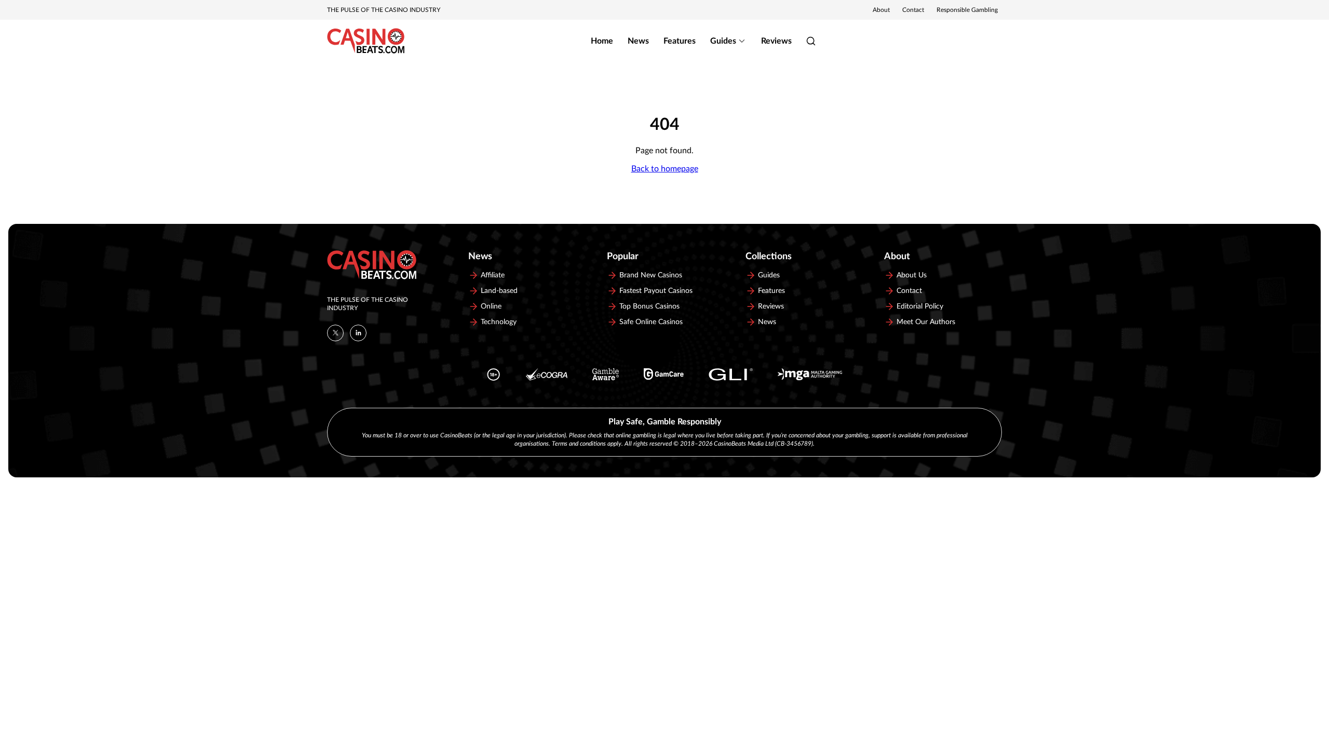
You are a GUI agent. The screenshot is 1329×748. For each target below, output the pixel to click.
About (881, 10)
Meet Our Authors (926, 322)
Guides (723, 41)
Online (491, 306)
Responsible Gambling (967, 10)
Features (679, 41)
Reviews (776, 41)
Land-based (499, 291)
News (638, 41)
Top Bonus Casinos (649, 306)
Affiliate (493, 275)
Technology (499, 322)
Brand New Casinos (650, 275)
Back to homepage (664, 169)
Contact (913, 10)
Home (602, 41)
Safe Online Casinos (651, 322)
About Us (912, 275)
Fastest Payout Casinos (656, 291)
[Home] (365, 41)
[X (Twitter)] (335, 333)
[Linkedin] (358, 333)
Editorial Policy (920, 306)
